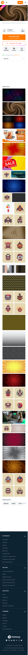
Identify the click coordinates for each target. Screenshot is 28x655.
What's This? (17, 55)
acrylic (13, 647)
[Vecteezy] (2, 2)
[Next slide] (21, 647)
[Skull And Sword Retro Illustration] (8, 492)
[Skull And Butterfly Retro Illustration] (8, 310)
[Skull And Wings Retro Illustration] (8, 249)
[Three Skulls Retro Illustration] (6, 540)
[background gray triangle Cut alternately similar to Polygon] (13, 441)
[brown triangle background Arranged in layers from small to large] (13, 273)
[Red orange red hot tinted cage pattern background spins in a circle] (13, 148)
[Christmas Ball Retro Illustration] (8, 321)
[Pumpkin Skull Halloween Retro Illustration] (8, 261)
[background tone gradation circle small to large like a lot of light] (9, 549)
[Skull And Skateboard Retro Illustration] (8, 286)
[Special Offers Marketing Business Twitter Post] (13, 529)
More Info (6, 58)
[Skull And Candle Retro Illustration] (8, 504)
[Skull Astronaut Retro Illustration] (8, 516)
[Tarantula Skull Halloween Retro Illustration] (8, 635)
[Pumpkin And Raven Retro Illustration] (8, 611)
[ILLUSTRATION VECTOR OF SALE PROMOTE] (8, 225)
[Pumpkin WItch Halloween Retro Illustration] (8, 373)
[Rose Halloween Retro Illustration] (8, 481)
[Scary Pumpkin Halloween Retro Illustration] (8, 237)
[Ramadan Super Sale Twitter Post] (13, 135)
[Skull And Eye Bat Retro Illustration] (8, 623)
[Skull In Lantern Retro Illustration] (8, 385)
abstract (6, 647)
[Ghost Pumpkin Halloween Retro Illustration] (8, 599)
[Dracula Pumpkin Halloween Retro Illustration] (8, 396)
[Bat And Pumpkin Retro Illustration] (6, 205)
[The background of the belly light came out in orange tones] (13, 454)
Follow (22, 31)
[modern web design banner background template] (9, 183)
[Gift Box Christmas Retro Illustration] (8, 361)
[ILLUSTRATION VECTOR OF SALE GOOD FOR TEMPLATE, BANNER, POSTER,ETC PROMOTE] (13, 162)
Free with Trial (14, 37)
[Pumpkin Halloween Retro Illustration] (6, 174)
